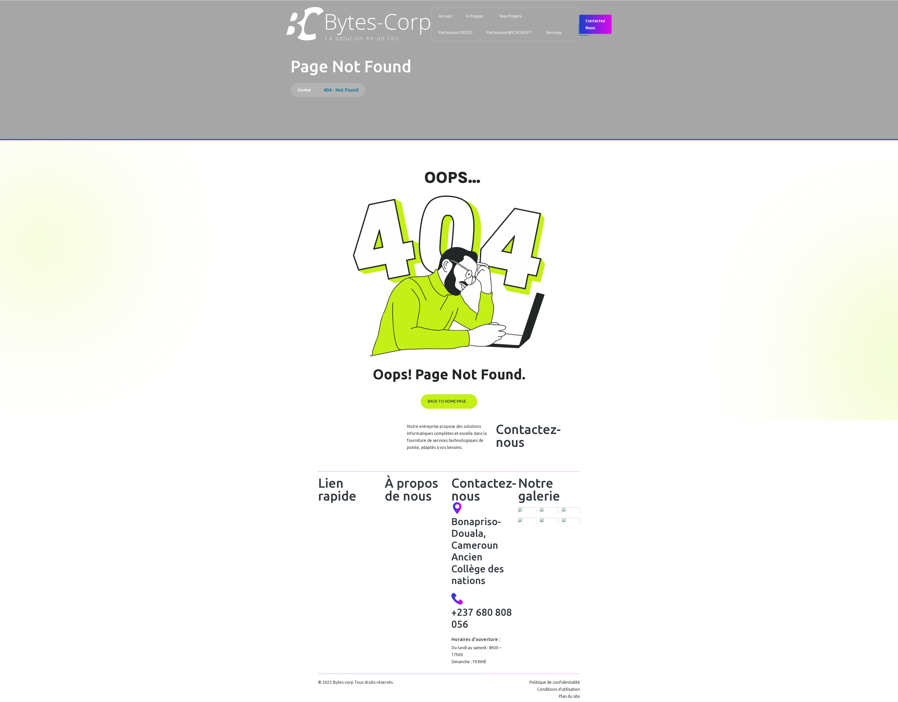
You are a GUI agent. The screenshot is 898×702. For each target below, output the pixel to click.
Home (305, 90)
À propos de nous (334, 524)
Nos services (330, 536)
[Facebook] (501, 459)
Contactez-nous (333, 560)
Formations (395, 536)
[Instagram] (527, 459)
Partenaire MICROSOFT (509, 32)
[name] (358, 24)
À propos (474, 16)
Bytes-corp (343, 682)
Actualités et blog (334, 548)
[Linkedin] (514, 459)
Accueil (445, 16)
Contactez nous (595, 24)
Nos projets (511, 16)
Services (554, 32)
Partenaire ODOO (455, 32)
